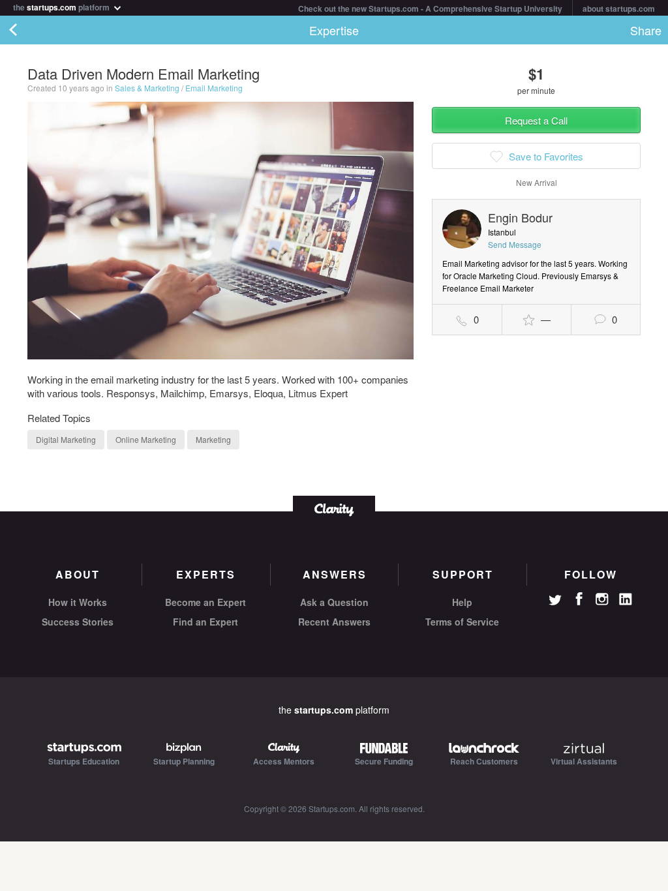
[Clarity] (334, 508)
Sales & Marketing (147, 87)
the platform (62, 6)
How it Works (77, 602)
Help (462, 602)
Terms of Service (462, 621)
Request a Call (536, 120)
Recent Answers (334, 621)
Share (645, 30)
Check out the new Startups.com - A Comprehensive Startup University (430, 8)
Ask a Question (334, 602)
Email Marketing (214, 87)
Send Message (514, 244)
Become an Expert (205, 602)
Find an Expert (205, 621)
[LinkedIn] (625, 599)
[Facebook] (578, 598)
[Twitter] (555, 601)
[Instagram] (602, 599)
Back (26, 30)
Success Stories (78, 621)
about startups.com (619, 8)
